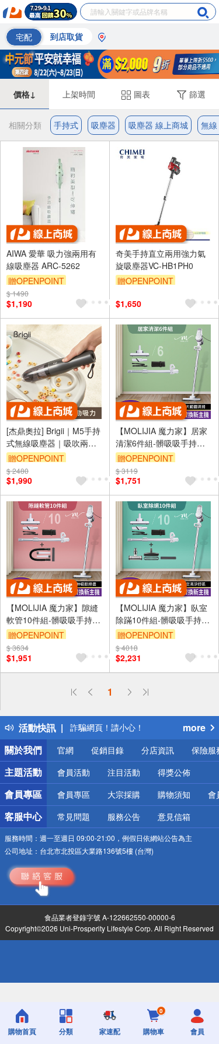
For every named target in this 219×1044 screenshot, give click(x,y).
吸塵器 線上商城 (158, 125)
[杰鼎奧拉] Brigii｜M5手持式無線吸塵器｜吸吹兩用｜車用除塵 (53, 437)
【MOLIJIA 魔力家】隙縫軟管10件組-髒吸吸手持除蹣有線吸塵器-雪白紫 (53, 614)
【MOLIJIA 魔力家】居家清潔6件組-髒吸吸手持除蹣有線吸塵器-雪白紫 (161, 437)
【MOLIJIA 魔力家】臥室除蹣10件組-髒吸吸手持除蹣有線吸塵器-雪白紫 (163, 614)
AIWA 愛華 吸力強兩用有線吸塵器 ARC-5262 (51, 259)
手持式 (66, 125)
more (194, 727)
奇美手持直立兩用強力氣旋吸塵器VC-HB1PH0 (161, 259)
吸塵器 (103, 125)
